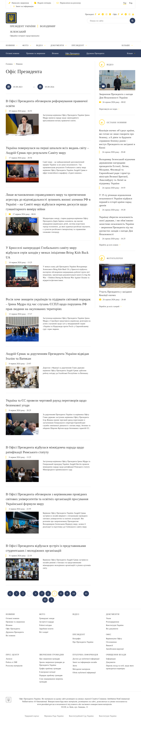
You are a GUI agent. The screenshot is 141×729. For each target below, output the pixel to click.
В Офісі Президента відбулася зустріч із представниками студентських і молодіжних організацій (46, 548)
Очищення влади (116, 654)
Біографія (76, 638)
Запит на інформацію (24, 6)
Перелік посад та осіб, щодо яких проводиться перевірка (120, 667)
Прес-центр (12, 654)
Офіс (108, 634)
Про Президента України (83, 642)
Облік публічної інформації (84, 672)
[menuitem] (13, 45)
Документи (113, 614)
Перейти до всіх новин (109, 244)
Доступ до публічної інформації (86, 658)
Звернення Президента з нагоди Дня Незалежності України (116, 95)
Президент (79, 634)
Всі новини (10, 635)
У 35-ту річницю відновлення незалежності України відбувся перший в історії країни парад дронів (115, 200)
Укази (108, 618)
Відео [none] (40, 45)
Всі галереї (43, 632)
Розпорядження (112, 621)
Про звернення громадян (49, 658)
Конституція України (115, 625)
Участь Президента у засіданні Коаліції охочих (115, 293)
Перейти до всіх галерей (109, 306)
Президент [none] (78, 45)
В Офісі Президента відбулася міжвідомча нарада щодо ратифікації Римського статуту (45, 449)
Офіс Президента (72, 53)
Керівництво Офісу (114, 638)
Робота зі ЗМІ (11, 662)
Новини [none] (10, 45)
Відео (76, 614)
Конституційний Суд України (81, 716)
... (29, 593)
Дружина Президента (95, 53)
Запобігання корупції (115, 648)
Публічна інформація (85, 654)
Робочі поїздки (45, 625)
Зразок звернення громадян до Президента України (52, 663)
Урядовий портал (32, 716)
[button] (99, 14)
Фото (42, 614)
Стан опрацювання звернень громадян (51, 680)
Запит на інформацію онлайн (85, 662)
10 (73, 593)
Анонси (9, 658)
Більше (126, 45)
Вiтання (55, 53)
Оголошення (111, 642)
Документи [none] (58, 45)
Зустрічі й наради (46, 621)
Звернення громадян (51, 654)
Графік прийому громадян (50, 668)
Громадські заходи (46, 618)
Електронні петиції (47, 672)
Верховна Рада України (54, 716)
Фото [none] (25, 45)
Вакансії (109, 645)
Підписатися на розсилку (70, 3)
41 (86, 593)
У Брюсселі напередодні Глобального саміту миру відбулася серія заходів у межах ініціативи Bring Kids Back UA (47, 252)
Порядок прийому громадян (51, 675)
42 (45, 599)
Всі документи (112, 628)
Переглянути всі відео (108, 109)
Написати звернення (20, 3)
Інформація (111, 658)
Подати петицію (44, 3)
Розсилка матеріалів (14, 665)
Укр (124, 3)
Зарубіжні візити (46, 628)
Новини (19, 64)
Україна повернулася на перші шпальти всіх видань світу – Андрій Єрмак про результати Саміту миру (47, 150)
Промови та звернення (35, 53)
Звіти (75, 665)
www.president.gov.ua (45, 704)
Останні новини (12, 53)
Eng (130, 3)
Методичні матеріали (81, 669)
